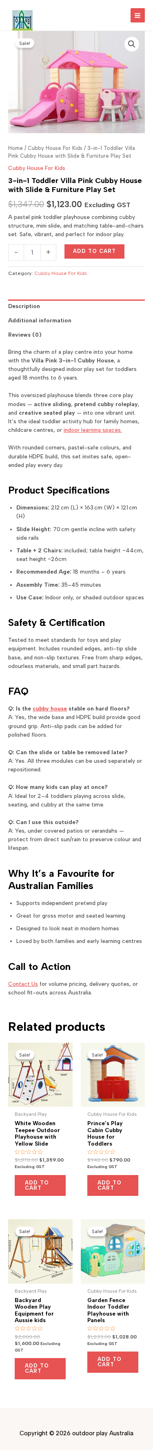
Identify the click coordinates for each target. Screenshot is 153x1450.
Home (15, 148)
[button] (131, 44)
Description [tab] (24, 306)
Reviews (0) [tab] (25, 334)
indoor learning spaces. (93, 430)
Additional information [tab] (39, 320)
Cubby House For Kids (55, 148)
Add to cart (94, 251)
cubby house (50, 708)
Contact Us (23, 984)
